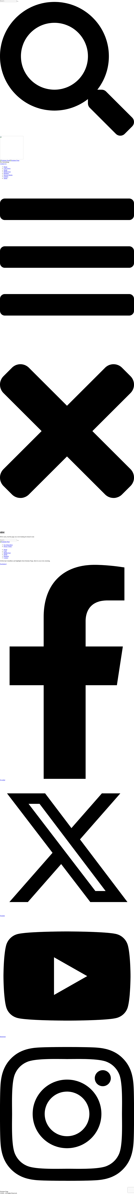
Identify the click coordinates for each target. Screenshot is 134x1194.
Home (5, 549)
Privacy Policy (8, 546)
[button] (4, 162)
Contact (6, 558)
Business (6, 556)
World (5, 554)
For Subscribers (8, 545)
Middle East (7, 553)
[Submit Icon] (17, 1)
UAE (5, 551)
